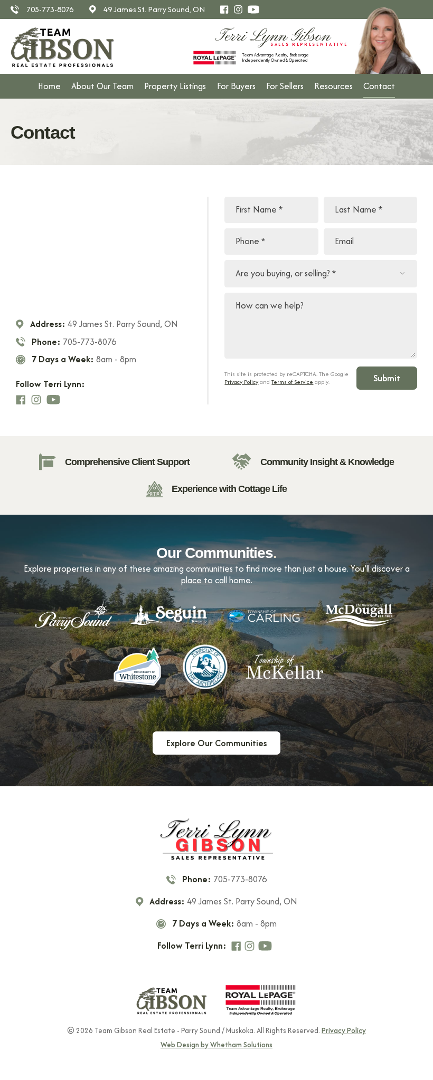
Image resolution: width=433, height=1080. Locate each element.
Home (49, 86)
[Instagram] (240, 9)
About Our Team (102, 86)
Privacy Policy (241, 382)
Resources (333, 86)
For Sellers (285, 86)
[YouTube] (255, 9)
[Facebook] (226, 9)
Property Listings (175, 86)
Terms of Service (292, 382)
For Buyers (236, 86)
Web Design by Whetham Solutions (216, 1045)
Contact (379, 86)
